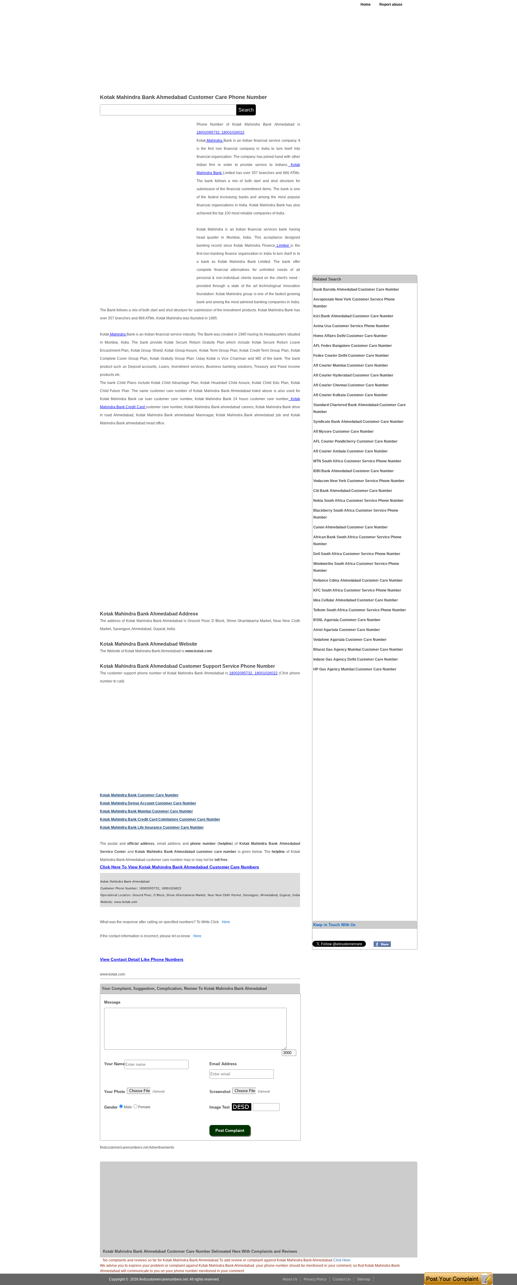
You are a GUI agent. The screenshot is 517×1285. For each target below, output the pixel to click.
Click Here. (342, 1260)
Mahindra (215, 140)
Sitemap (363, 1279)
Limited (283, 245)
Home (366, 4)
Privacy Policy (315, 1279)
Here (226, 922)
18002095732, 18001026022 (220, 132)
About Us (289, 1279)
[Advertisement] (246, 45)
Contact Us (342, 1279)
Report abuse (390, 4)
